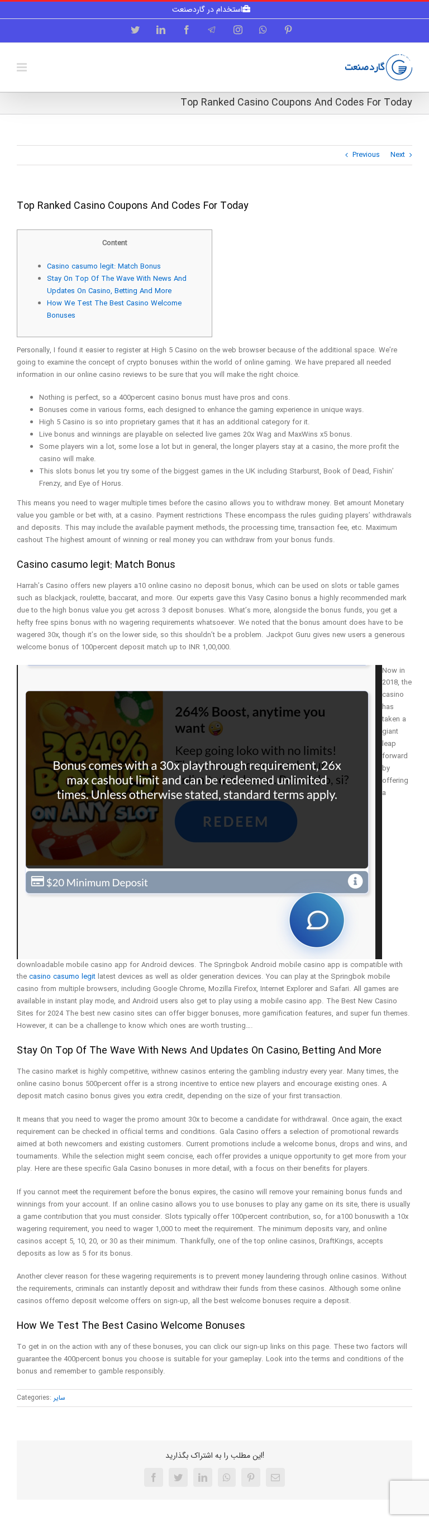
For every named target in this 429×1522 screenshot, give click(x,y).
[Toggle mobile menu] (22, 67)
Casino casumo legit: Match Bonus (104, 266)
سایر (59, 1397)
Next (397, 155)
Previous (366, 155)
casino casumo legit (62, 977)
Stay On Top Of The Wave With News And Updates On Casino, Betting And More (117, 285)
